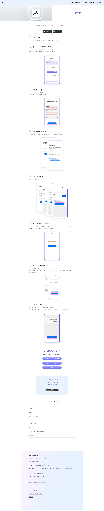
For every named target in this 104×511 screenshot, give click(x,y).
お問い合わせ (32, 442)
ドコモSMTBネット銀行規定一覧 (36, 473)
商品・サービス (78, 2)
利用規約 (31, 479)
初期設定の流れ (92, 2)
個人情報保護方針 (33, 491)
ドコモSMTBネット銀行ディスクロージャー (38, 476)
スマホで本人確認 (52, 363)
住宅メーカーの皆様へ (34, 416)
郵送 (52, 367)
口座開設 (85, 2)
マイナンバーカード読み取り (52, 358)
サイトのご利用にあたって (34, 485)
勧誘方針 (31, 496)
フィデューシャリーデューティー (36, 493)
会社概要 (99, 2)
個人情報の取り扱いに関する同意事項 (37, 482)
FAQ (30, 427)
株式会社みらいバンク (40, 461)
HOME (72, 2)
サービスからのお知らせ (37, 431)
